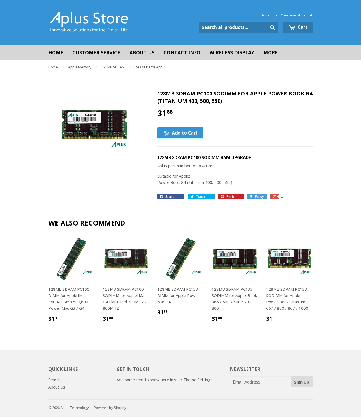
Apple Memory (79, 67)
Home (55, 52)
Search (54, 379)
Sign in (267, 15)
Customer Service (96, 52)
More (270, 52)
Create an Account (296, 15)
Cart (302, 27)
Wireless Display (232, 52)
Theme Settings (197, 379)
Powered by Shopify (110, 407)
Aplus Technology (75, 407)
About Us (141, 52)
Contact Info (182, 52)
